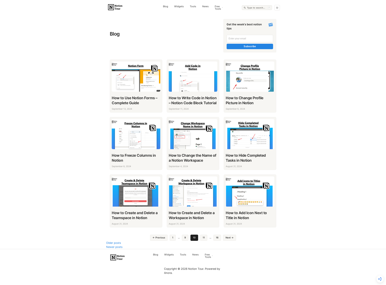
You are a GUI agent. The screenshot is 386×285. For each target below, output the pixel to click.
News (205, 6)
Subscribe (250, 46)
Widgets (179, 6)
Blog (165, 6)
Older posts (113, 242)
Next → (230, 237)
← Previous (159, 237)
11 (204, 237)
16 (217, 237)
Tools (193, 6)
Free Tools (218, 7)
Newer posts (114, 247)
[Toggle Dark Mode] (277, 7)
